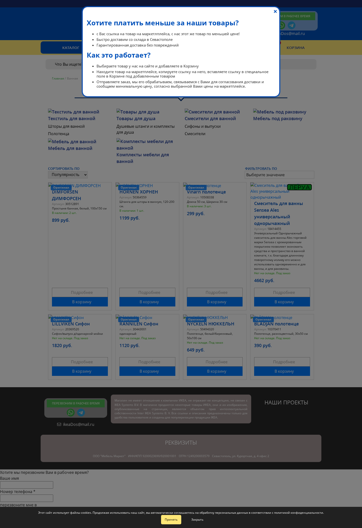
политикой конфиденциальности (298, 513)
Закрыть (197, 519)
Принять (171, 519)
